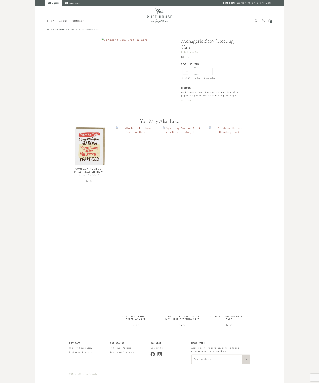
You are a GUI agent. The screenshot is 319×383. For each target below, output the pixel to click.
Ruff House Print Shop (122, 352)
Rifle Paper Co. (190, 52)
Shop (49, 30)
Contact (78, 21)
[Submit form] (246, 359)
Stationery (60, 30)
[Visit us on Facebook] (153, 354)
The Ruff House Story (80, 348)
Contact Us (157, 348)
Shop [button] (50, 21)
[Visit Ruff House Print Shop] (72, 3)
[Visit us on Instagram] (159, 354)
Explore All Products (80, 352)
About (63, 21)
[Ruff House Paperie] (159, 15)
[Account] (263, 20)
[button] (256, 20)
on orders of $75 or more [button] (247, 3)
